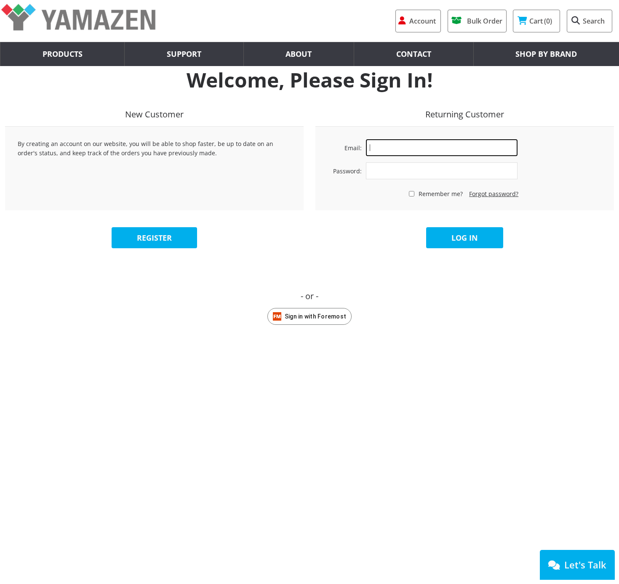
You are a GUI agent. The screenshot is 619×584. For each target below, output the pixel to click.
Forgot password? (493, 194)
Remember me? (441, 194)
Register (154, 238)
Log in (464, 238)
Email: (353, 148)
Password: (347, 171)
